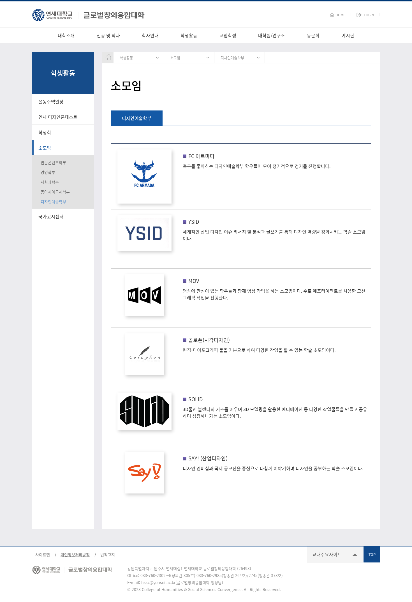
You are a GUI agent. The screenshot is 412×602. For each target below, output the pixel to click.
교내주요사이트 (327, 554)
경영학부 (48, 172)
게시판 (348, 35)
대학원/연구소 (271, 35)
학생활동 (188, 35)
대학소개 (66, 35)
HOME (340, 14)
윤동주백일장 (51, 101)
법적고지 (107, 554)
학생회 (44, 132)
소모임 (44, 147)
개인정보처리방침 (75, 554)
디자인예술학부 (53, 201)
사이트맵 (42, 554)
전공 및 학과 (108, 35)
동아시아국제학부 (55, 192)
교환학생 (227, 35)
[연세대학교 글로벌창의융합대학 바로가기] (88, 13)
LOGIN (369, 14)
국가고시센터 (51, 216)
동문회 (313, 35)
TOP (372, 554)
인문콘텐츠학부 (53, 162)
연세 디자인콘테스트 (57, 117)
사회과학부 (50, 182)
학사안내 (150, 35)
